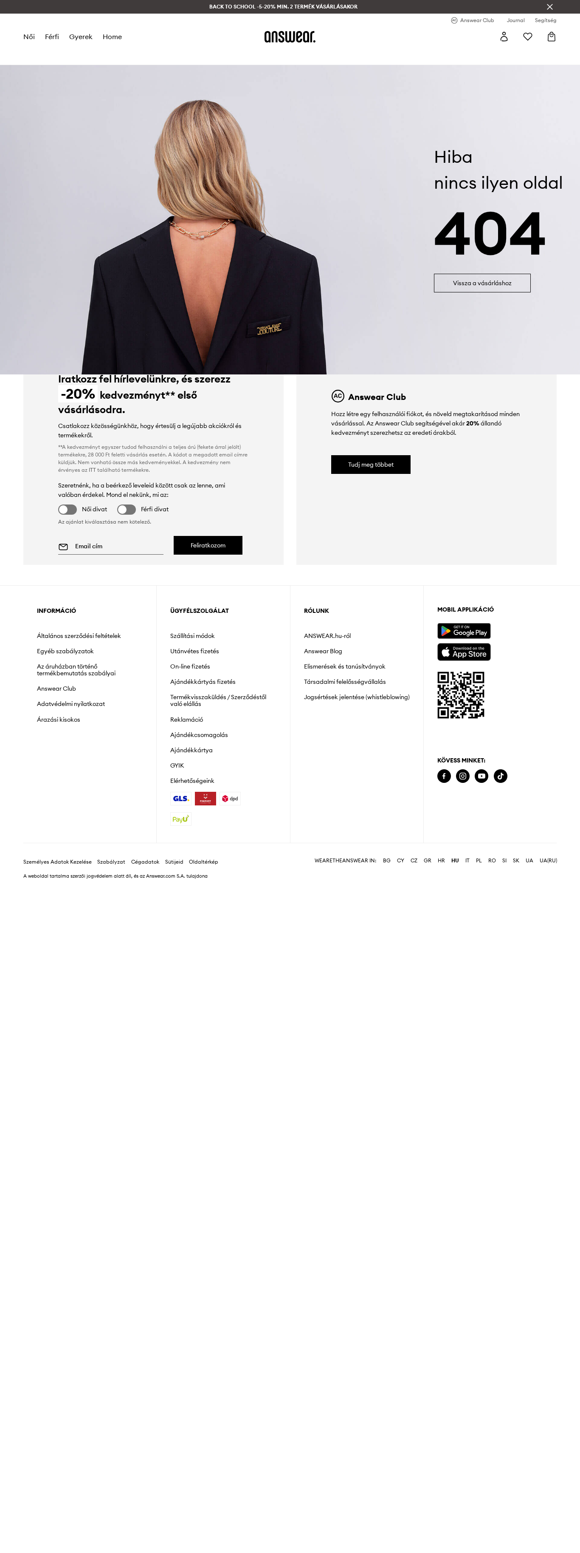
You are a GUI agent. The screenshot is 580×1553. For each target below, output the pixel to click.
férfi (52, 36)
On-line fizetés (190, 666)
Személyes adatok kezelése (57, 862)
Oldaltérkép (203, 862)
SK (516, 861)
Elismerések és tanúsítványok (345, 666)
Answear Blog (323, 651)
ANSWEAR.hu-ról (327, 636)
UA (529, 861)
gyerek (81, 36)
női (29, 36)
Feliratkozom (208, 545)
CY (400, 861)
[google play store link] (463, 631)
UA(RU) (548, 861)
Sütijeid (174, 862)
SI (504, 861)
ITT (92, 470)
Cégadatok (145, 862)
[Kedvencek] (528, 36)
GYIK (177, 765)
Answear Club (56, 688)
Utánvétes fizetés (194, 651)
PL (479, 861)
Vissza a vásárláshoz (482, 283)
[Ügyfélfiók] (504, 36)
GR (427, 861)
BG (387, 861)
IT (467, 861)
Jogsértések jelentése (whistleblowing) (357, 697)
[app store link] (463, 651)
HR (441, 861)
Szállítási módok (192, 636)
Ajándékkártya (191, 750)
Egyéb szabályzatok (65, 651)
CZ (414, 861)
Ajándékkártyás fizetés (203, 682)
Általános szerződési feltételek (79, 636)
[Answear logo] (290, 36)
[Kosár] (551, 36)
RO (492, 861)
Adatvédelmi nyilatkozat (71, 704)
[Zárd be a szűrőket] (550, 7)
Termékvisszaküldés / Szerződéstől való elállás (218, 700)
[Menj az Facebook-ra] (444, 776)
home (112, 36)
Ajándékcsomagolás (199, 735)
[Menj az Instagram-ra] (463, 776)
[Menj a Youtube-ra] (481, 776)
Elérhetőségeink (192, 781)
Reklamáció (186, 719)
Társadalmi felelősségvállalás (345, 682)
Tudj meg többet (371, 464)
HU (455, 861)
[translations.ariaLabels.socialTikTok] (500, 776)
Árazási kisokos (58, 719)
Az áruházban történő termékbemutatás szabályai (76, 670)
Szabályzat (111, 862)
